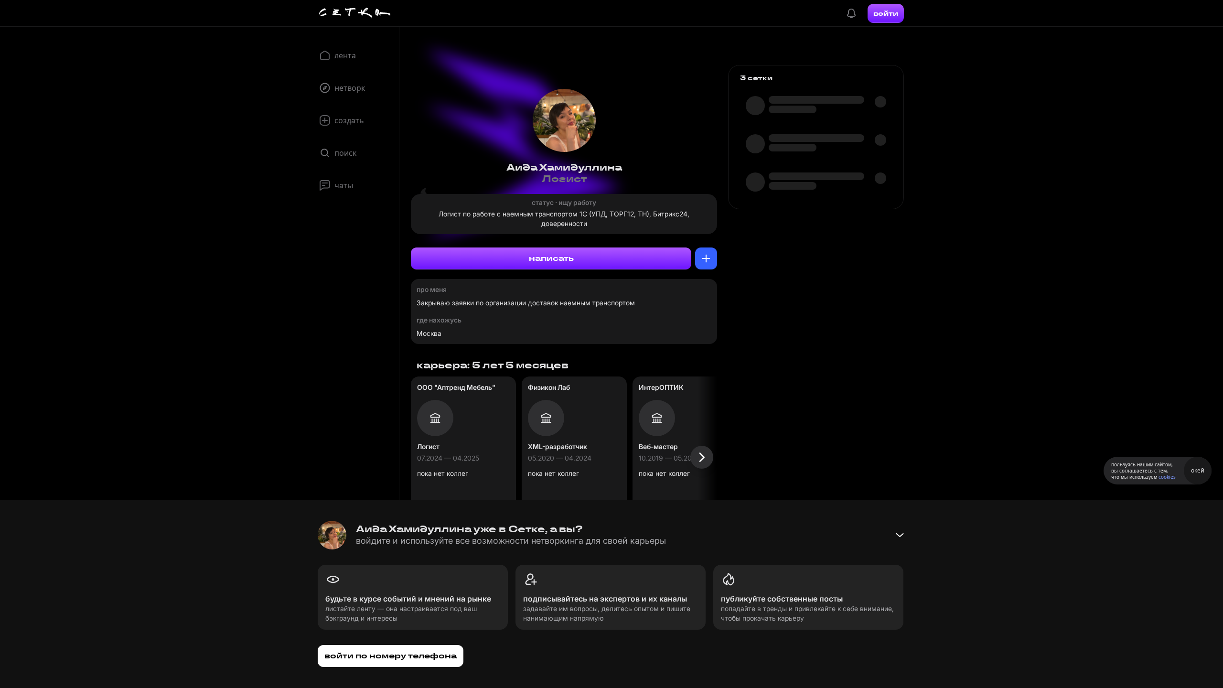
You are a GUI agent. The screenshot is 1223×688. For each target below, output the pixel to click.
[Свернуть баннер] (899, 535)
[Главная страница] (355, 13)
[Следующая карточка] (701, 457)
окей (1197, 470)
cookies (1167, 476)
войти (885, 13)
